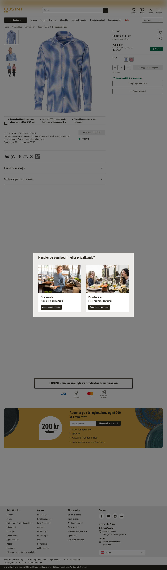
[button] (59, 288)
